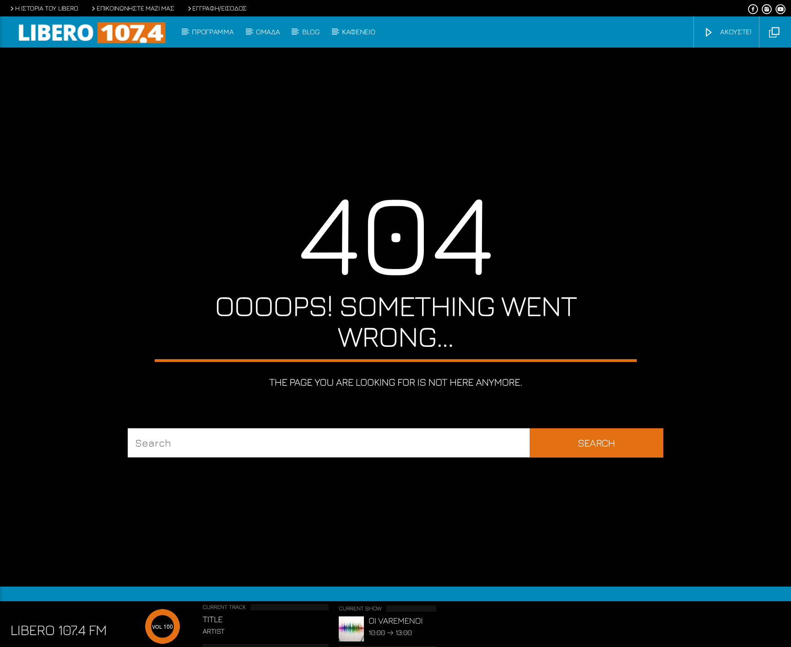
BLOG (311, 31)
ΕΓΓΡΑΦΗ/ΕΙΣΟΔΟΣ (219, 8)
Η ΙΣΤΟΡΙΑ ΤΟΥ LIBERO (46, 8)
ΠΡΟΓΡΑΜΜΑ (212, 31)
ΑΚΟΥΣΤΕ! (734, 31)
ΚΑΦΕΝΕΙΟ (358, 31)
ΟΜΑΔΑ (268, 31)
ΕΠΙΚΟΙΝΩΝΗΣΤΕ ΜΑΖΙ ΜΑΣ (135, 8)
